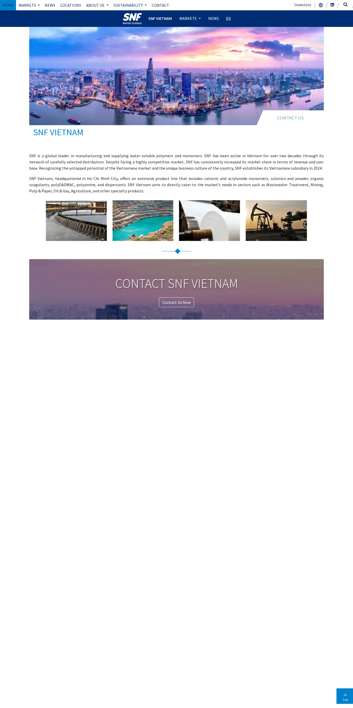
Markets (28, 5)
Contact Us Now (176, 302)
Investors (302, 4)
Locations (70, 5)
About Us (95, 5)
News (50, 5)
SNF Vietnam (160, 18)
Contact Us (290, 118)
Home (8, 5)
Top (345, 700)
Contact (160, 5)
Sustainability (128, 5)
